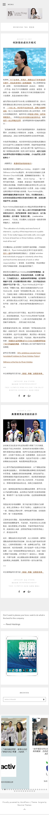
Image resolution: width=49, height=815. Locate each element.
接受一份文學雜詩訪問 (12, 120)
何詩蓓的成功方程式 (24, 42)
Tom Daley (39, 387)
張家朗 (31, 586)
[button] (3, 789)
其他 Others (29, 381)
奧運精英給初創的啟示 (22, 163)
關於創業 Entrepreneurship (24, 384)
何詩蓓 (31, 390)
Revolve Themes (25, 805)
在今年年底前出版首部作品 (29, 117)
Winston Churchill (18, 390)
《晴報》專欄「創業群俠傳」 (32, 373)
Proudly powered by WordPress (16, 802)
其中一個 (6, 253)
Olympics (14, 387)
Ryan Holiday (26, 387)
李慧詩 (36, 390)
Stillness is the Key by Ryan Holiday (18, 362)
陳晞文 (37, 586)
